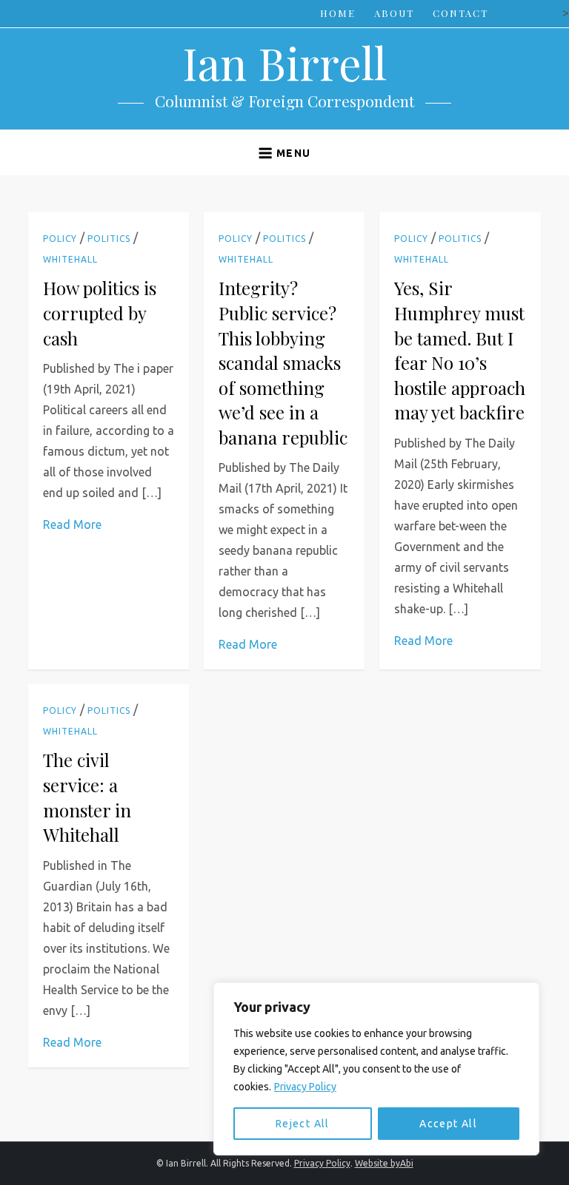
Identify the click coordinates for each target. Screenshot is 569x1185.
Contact (460, 13)
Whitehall (70, 259)
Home (338, 13)
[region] (376, 1068)
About (394, 13)
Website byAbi (384, 1163)
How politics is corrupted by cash (99, 312)
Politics (108, 238)
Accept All (448, 1124)
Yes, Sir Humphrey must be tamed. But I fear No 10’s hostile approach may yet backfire (459, 350)
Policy (60, 238)
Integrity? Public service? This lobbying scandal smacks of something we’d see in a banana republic (283, 362)
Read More (72, 524)
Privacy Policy (305, 1087)
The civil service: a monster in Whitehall (87, 797)
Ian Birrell (284, 62)
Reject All (303, 1124)
